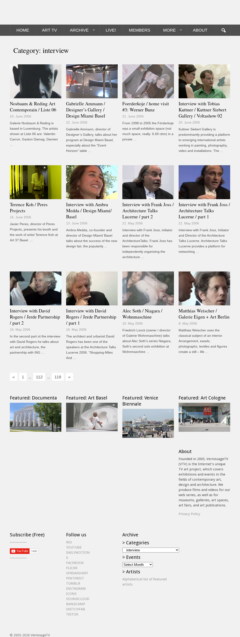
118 (57, 377)
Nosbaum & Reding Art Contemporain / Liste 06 (33, 106)
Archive (79, 30)
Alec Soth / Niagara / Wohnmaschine (142, 314)
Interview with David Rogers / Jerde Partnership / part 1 (91, 317)
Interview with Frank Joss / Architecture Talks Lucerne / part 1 (204, 210)
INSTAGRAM (76, 588)
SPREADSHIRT (77, 573)
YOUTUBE (74, 547)
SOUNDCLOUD (77, 599)
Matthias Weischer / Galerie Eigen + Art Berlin (204, 314)
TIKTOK (72, 614)
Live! (111, 30)
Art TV (49, 30)
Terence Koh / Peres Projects (29, 207)
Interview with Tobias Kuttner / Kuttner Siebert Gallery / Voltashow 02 (202, 109)
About (200, 30)
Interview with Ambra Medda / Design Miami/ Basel (89, 210)
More (169, 30)
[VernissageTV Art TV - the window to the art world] (33, 12)
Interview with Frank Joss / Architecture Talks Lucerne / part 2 (148, 210)
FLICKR (71, 568)
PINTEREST (75, 578)
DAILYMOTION (78, 552)
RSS (69, 542)
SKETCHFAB (75, 609)
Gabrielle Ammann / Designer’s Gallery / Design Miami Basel (85, 109)
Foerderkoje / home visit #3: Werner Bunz (145, 106)
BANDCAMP (75, 604)
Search (223, 30)
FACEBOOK (75, 563)
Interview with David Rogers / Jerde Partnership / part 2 (35, 317)
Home (22, 30)
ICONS (71, 594)
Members (139, 30)
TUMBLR (73, 583)
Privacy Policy (189, 514)
